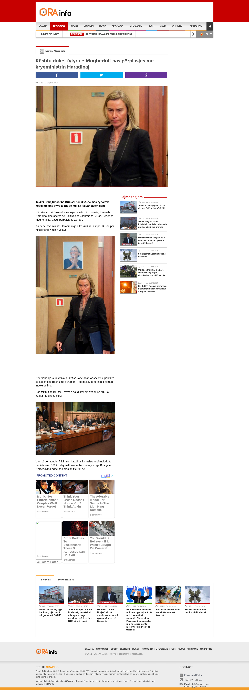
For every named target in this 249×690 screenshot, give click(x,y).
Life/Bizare (136, 25)
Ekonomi (89, 25)
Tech (151, 25)
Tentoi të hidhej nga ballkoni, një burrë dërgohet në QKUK (119, 34)
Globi (163, 25)
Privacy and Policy (193, 675)
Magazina (117, 25)
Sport (74, 25)
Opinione (177, 25)
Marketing (196, 25)
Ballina (43, 25)
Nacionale (59, 25)
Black (102, 25)
